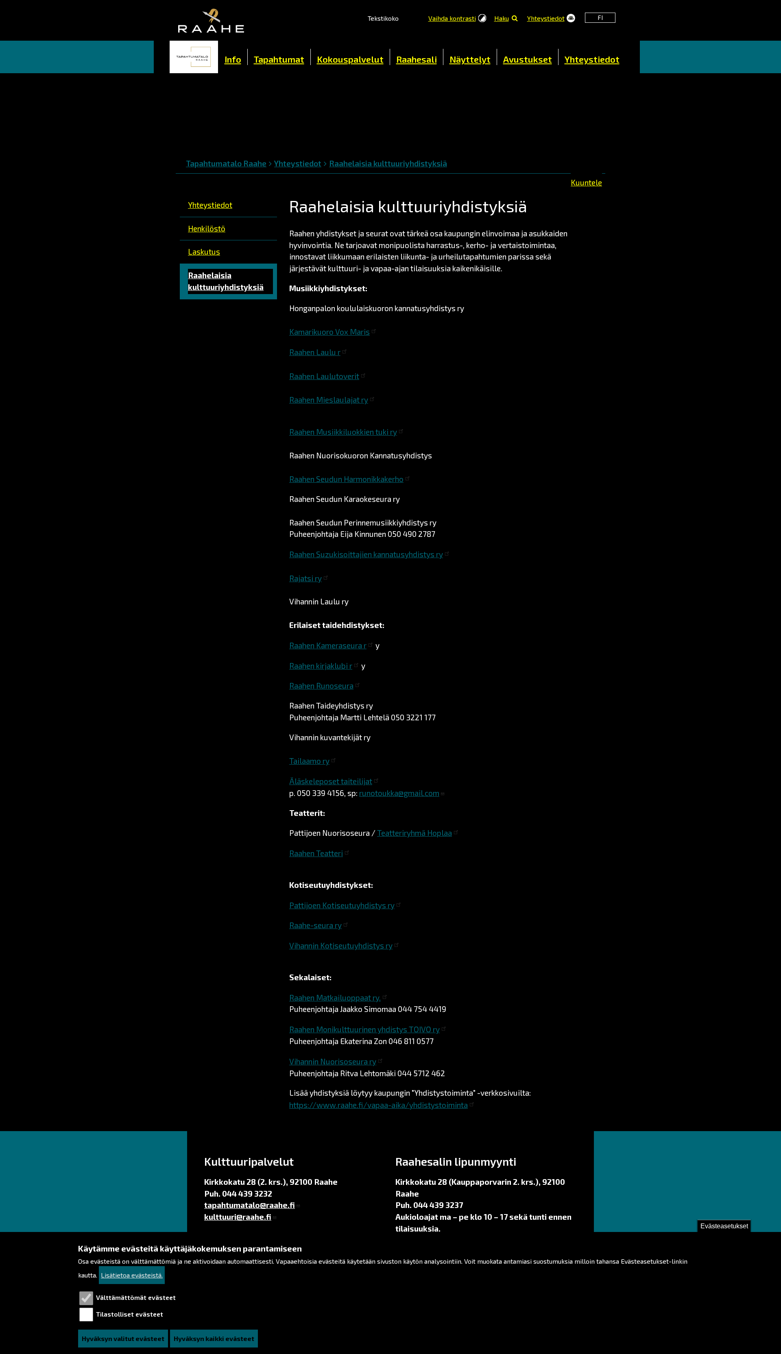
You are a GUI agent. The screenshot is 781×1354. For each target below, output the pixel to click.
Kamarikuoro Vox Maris (329, 331)
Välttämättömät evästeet (136, 1298)
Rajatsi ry (305, 578)
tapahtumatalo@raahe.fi (249, 1205)
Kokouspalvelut (350, 59)
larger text (414, 17)
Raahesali (416, 59)
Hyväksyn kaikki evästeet (214, 1338)
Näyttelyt (470, 59)
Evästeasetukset (724, 1226)
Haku (501, 18)
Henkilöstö (206, 228)
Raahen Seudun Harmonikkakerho (346, 479)
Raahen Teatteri (316, 853)
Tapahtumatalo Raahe (226, 163)
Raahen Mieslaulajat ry (328, 399)
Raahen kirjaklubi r (320, 665)
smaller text (405, 17)
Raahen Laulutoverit (324, 376)
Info (233, 59)
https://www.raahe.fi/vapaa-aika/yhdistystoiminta (378, 1105)
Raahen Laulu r (314, 352)
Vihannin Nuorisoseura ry (332, 1061)
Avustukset (527, 59)
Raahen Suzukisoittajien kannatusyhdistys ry (366, 554)
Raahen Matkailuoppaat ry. (335, 997)
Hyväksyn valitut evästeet (123, 1338)
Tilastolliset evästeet (129, 1314)
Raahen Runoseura (321, 685)
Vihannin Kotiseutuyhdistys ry (341, 945)
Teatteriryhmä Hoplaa (414, 832)
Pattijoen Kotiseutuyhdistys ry (342, 905)
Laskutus (204, 251)
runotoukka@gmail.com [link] (399, 793)
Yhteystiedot (546, 18)
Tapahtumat (279, 59)
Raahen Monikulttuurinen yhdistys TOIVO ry (364, 1029)
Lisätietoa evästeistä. (132, 1275)
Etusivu (194, 57)
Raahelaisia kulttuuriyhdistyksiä (388, 163)
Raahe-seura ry (315, 925)
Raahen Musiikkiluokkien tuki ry (343, 431)
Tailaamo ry (309, 760)
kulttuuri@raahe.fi (237, 1216)
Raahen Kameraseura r (328, 645)
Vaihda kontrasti (452, 18)
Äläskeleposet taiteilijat (330, 781)
